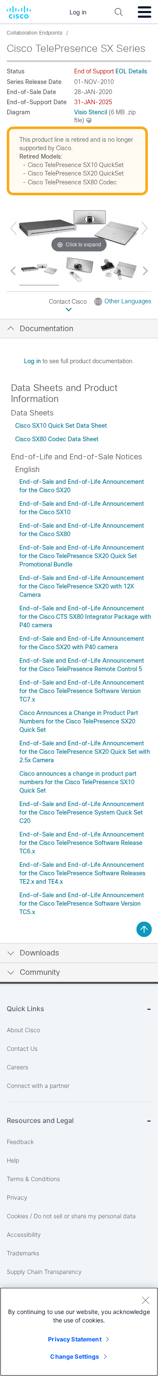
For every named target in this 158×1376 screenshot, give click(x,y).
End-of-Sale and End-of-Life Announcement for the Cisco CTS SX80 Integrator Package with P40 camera (85, 617)
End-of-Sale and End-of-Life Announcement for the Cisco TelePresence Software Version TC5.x (81, 903)
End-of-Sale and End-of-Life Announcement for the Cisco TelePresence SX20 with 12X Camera (81, 586)
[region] (79, 1331)
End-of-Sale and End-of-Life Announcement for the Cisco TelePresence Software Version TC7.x (81, 691)
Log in (32, 361)
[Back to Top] (144, 929)
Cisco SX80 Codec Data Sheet (57, 439)
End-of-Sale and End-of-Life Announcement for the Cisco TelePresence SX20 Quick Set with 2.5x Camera (84, 752)
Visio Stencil (90, 112)
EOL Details (131, 71)
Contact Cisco (68, 301)
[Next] (144, 228)
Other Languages (127, 301)
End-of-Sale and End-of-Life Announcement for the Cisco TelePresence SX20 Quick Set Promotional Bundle (81, 556)
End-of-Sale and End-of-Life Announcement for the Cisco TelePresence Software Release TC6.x (81, 843)
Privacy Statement (74, 1339)
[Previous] (13, 228)
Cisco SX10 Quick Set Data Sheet (61, 425)
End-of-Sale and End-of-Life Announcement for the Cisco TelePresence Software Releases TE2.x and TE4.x (82, 873)
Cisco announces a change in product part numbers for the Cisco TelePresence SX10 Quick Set (78, 782)
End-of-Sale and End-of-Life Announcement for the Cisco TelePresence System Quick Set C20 (81, 812)
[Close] (145, 1300)
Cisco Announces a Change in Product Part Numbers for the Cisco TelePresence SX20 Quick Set (78, 721)
